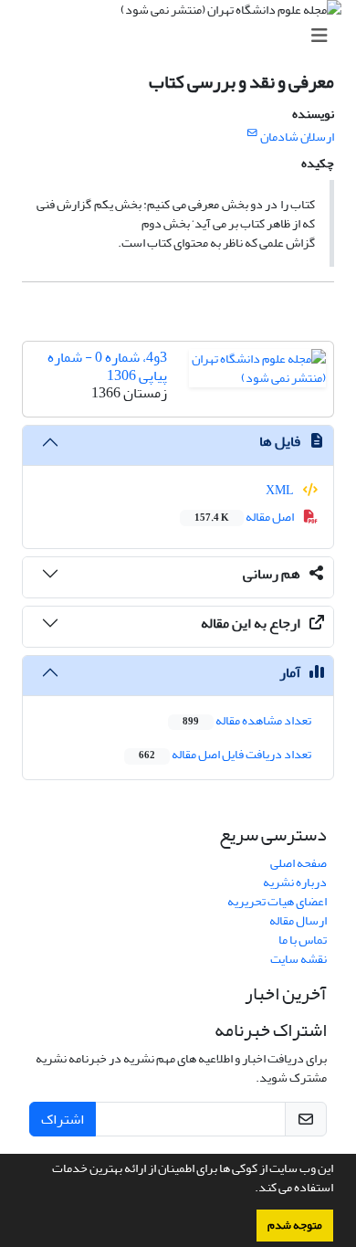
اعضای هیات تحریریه (277, 901)
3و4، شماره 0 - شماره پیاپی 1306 (107, 365)
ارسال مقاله (298, 920)
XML (281, 490)
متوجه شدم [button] (294, 1225)
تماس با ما (302, 939)
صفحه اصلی (298, 863)
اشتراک (62, 1119)
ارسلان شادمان (297, 136)
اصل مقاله (245, 516)
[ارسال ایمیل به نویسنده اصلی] (252, 133)
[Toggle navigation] (183, 36)
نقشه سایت (298, 958)
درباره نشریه (295, 882)
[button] (250, 1189)
